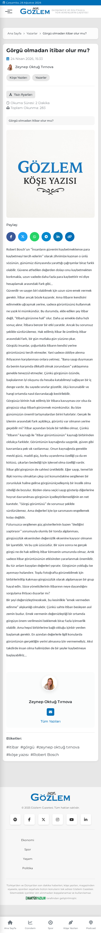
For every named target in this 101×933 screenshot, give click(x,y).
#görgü (27, 747)
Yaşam (27, 858)
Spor (27, 849)
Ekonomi (27, 840)
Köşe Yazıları (18, 77)
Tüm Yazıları (51, 721)
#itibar (12, 747)
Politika (27, 868)
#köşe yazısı (17, 754)
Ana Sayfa (14, 33)
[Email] (50, 712)
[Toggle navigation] (7, 11)
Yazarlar (32, 33)
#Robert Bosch (45, 754)
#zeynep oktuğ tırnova (57, 747)
